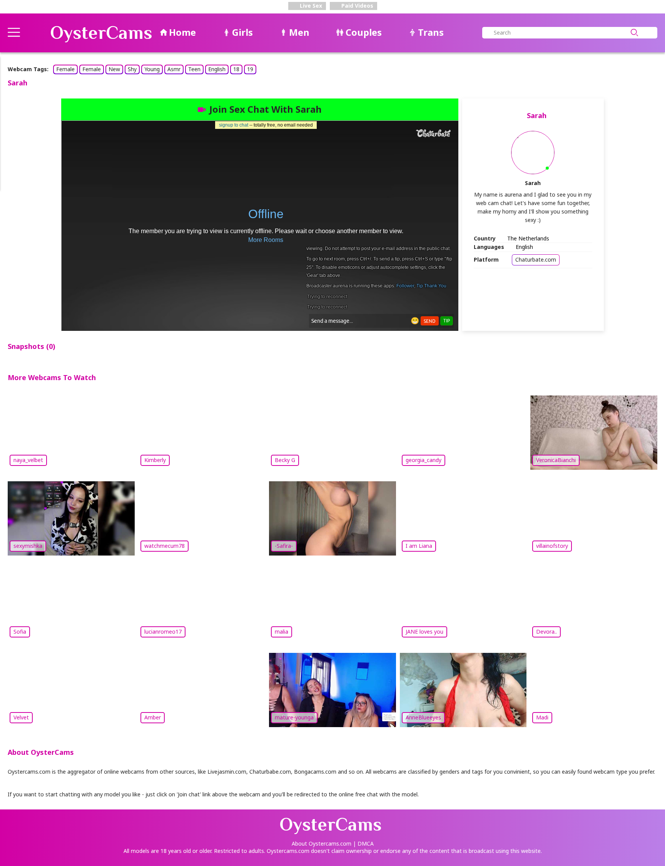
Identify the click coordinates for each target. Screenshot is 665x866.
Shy (132, 69)
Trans (431, 32)
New (114, 69)
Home (182, 32)
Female (65, 69)
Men (299, 32)
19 (250, 69)
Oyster (101, 32)
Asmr (173, 69)
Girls (242, 32)
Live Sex (310, 5)
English (217, 69)
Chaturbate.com (535, 259)
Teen (194, 69)
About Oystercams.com (321, 843)
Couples (364, 32)
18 (236, 69)
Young (152, 69)
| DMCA (363, 843)
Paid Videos (356, 5)
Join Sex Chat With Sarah (265, 109)
